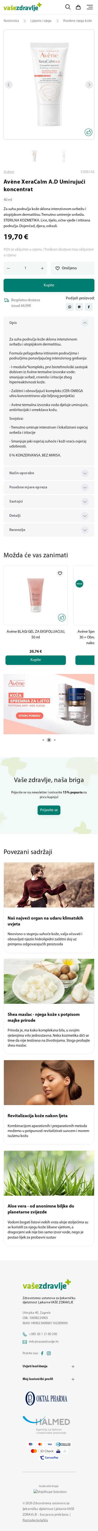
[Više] (49, 704)
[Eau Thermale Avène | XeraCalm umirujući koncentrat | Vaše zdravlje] (49, 1398)
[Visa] (49, 1444)
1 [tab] (43, 740)
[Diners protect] (65, 1451)
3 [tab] (55, 740)
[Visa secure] (58, 1451)
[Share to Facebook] (89, 307)
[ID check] (42, 1451)
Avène (9, 172)
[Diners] (63, 1444)
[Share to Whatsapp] (70, 307)
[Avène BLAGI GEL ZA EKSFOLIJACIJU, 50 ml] (36, 595)
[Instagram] (48, 1353)
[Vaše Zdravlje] (23, 7)
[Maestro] (30, 1444)
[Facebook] (42, 1353)
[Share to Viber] (79, 307)
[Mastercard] (40, 1444)
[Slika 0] (49, 85)
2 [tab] (49, 740)
